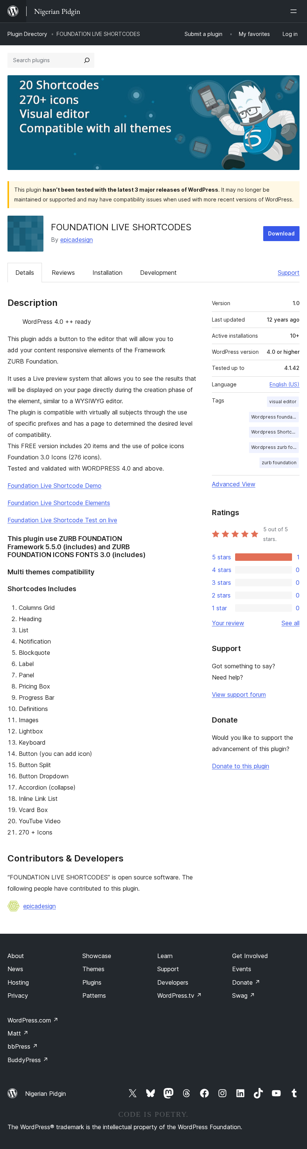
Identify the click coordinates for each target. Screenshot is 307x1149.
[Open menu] (295, 11)
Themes (93, 969)
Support (289, 272)
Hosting (18, 982)
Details (24, 272)
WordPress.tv (179, 995)
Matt (17, 1033)
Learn (165, 956)
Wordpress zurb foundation (275, 447)
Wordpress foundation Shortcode (275, 417)
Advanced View (233, 484)
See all (291, 623)
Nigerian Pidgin (45, 1093)
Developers (172, 982)
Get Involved (250, 956)
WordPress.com (32, 1020)
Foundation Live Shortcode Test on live (62, 520)
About (15, 956)
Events (241, 969)
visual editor (283, 401)
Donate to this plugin (240, 766)
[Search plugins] (86, 60)
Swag (243, 995)
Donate (246, 982)
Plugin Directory (27, 34)
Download (281, 233)
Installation (107, 272)
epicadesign (76, 239)
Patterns (94, 995)
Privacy (17, 995)
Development (158, 272)
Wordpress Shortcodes (275, 432)
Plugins (91, 982)
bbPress (22, 1046)
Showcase (96, 956)
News (15, 969)
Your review (228, 623)
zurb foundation (279, 462)
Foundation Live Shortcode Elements (58, 503)
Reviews (63, 272)
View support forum (239, 694)
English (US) (285, 384)
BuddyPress (27, 1060)
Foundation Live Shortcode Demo (54, 485)
